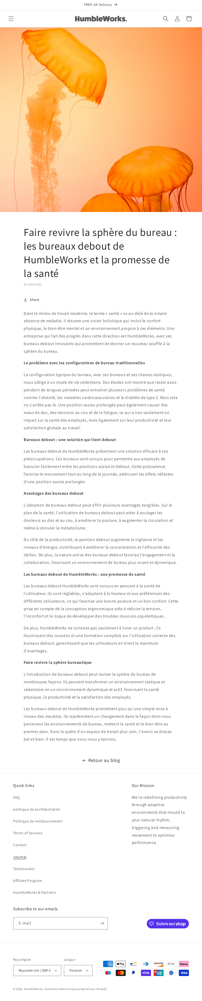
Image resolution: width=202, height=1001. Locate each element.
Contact (20, 844)
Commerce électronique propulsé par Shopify (76, 989)
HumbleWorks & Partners (34, 892)
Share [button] (34, 299)
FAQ (16, 797)
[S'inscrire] (102, 923)
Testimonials (24, 868)
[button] (11, 18)
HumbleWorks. (34, 989)
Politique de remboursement (38, 821)
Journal (20, 857)
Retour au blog (104, 760)
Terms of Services (27, 833)
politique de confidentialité (36, 809)
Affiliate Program (27, 880)
